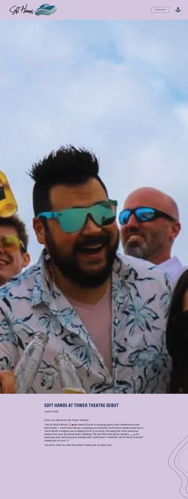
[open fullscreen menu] (178, 9)
